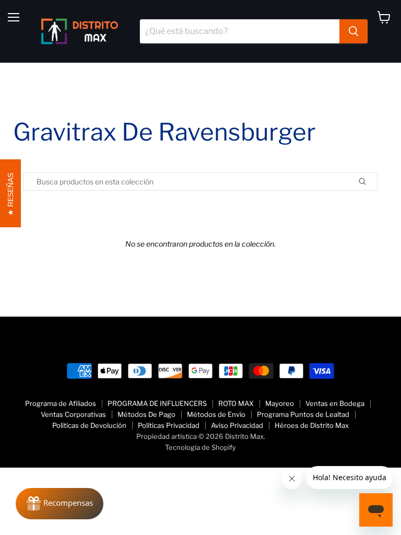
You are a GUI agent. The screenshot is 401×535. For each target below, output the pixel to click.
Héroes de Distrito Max (312, 425)
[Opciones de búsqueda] (374, 181)
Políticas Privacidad (168, 425)
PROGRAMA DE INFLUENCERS (157, 403)
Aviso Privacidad (237, 425)
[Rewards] (59, 503)
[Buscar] (353, 31)
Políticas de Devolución (89, 425)
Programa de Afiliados (60, 403)
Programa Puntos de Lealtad (303, 414)
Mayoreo (279, 403)
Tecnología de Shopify (200, 447)
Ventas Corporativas (73, 414)
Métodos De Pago (146, 414)
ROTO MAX (236, 403)
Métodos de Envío (216, 414)
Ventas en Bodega (334, 403)
